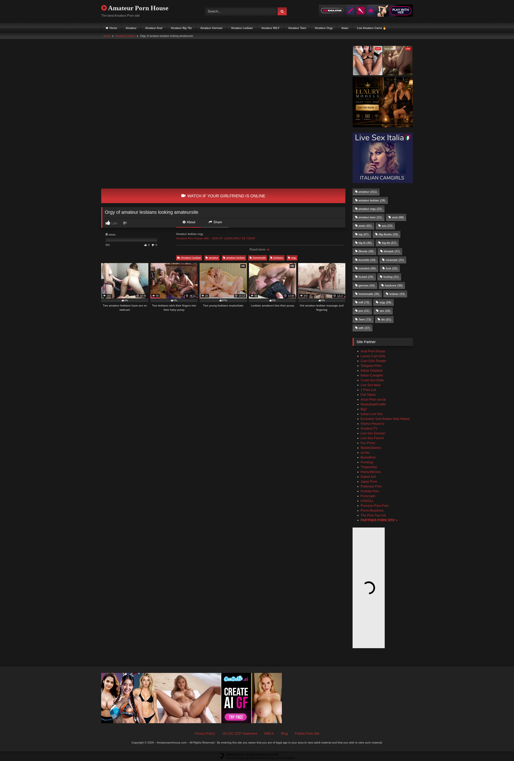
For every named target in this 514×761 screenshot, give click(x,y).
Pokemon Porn (371, 486)
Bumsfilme (368, 457)
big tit (365, 242)
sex (385, 310)
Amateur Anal (153, 28)
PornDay (367, 462)
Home (113, 28)
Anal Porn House (373, 351)
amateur (213, 257)
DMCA (269, 733)
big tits (389, 242)
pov (364, 310)
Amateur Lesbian (242, 28)
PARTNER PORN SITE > (379, 520)
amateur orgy (370, 208)
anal (398, 217)
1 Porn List (368, 390)
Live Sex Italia (371, 385)
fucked (366, 276)
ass (387, 225)
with (364, 327)
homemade (259, 257)
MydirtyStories (371, 447)
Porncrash (368, 496)
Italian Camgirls (372, 375)
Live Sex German (373, 433)
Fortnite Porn (370, 491)
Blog (284, 733)
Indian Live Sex (372, 414)
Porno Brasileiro (372, 510)
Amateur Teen (297, 28)
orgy (293, 257)
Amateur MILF (270, 28)
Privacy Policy (205, 733)
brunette (367, 259)
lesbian (397, 293)
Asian (344, 28)
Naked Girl (368, 476)
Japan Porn (369, 481)
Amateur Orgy (324, 28)
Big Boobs (388, 234)
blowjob (392, 251)
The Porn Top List (373, 515)
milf (364, 302)
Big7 (364, 409)
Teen (365, 319)
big (364, 234)
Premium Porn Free (375, 505)
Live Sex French (372, 438)
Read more (258, 249)
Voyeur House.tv (372, 423)
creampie (395, 259)
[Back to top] (501, 749)
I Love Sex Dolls (372, 380)
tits (386, 319)
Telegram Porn (371, 365)
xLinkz (365, 452)
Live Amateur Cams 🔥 (371, 28)
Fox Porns (368, 443)
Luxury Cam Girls (373, 356)
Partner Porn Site (307, 733)
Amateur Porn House (137, 8)
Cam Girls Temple (374, 361)
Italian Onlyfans (372, 370)
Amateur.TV (369, 428)
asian (365, 225)
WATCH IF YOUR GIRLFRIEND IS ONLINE (225, 196)
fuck (391, 268)
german (367, 285)
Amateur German (211, 28)
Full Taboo (368, 394)
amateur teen (370, 217)
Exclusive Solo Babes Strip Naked (385, 419)
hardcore (394, 285)
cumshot (367, 268)
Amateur (131, 28)
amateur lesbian (235, 257)
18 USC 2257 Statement (239, 733)
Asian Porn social (373, 399)
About (190, 222)
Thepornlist (369, 467)
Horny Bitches (371, 472)
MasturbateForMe (373, 404)
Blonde (366, 251)
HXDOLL (367, 501)
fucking (391, 276)
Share (217, 222)
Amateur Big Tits (181, 28)
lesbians (278, 257)
